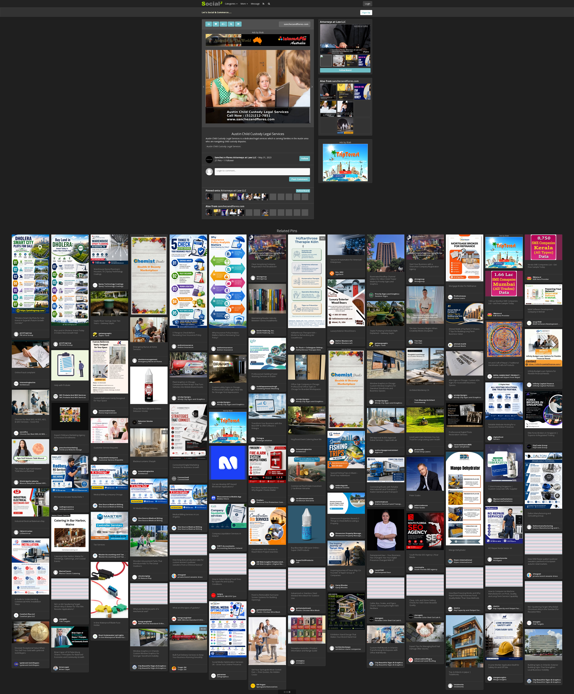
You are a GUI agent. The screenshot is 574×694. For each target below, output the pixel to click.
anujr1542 (537, 322)
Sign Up (366, 12)
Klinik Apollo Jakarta (29, 481)
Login (367, 3)
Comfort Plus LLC (27, 614)
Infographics (223, 676)
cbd (139, 423)
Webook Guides (342, 487)
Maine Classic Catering (69, 573)
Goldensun (25, 384)
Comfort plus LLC (27, 616)
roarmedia (419, 567)
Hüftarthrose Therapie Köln (308, 350)
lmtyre (220, 594)
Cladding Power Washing (268, 388)
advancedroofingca (423, 659)
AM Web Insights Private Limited (271, 562)
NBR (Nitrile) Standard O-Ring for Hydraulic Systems (201, 620)
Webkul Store (223, 499)
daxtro (496, 606)
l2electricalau (26, 531)
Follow (304, 158)
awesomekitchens (107, 411)
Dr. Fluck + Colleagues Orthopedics (311, 347)
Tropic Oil (182, 667)
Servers (496, 439)
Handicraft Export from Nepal (506, 377)
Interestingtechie (27, 382)
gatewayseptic (105, 333)
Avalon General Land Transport (389, 504)
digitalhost (498, 437)
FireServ (260, 500)
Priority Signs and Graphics (387, 294)
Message (255, 3)
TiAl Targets (64, 621)
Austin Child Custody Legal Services (224, 146)
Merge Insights (499, 679)
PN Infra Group (26, 335)
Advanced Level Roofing (425, 661)
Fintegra (260, 438)
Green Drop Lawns (422, 452)
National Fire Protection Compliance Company (278, 502)
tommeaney (419, 402)
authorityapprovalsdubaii (386, 450)
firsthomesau (460, 296)
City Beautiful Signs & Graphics (389, 662)
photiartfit (419, 449)
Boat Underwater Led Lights (111, 635)
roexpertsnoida (500, 558)
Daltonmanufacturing (543, 526)
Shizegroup (262, 279)
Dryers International (463, 560)
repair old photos (461, 447)
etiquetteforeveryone (108, 457)
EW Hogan (261, 684)
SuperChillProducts (304, 560)
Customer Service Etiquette (111, 460)
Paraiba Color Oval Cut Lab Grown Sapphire (433, 617)
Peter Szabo (419, 507)
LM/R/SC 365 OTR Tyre (226, 596)
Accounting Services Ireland (229, 548)
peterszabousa (421, 505)
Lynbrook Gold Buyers (29, 663)
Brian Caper (64, 669)
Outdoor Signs (381, 296)
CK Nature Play (144, 578)
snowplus (300, 661)
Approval (379, 452)
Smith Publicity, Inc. (265, 331)
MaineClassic (65, 571)
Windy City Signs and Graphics (388, 403)
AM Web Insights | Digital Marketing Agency (276, 564)
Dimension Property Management (350, 533)
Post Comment (299, 179)
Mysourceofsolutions (502, 499)
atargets (63, 619)
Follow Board (303, 191)
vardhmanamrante (304, 498)
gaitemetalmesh (303, 608)
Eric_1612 (339, 272)
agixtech (339, 274)
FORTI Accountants (225, 546)
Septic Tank (104, 335)
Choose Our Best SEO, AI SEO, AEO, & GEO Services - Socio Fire (46, 434)
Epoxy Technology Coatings (111, 284)
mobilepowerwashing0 (267, 386)
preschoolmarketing (68, 447)
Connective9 (183, 477)
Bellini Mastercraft (343, 341)
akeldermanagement (147, 359)
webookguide (341, 485)
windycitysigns (381, 400)
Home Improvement (108, 413)
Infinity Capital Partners (543, 386)
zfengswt (537, 574)
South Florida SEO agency (425, 569)
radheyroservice (66, 507)
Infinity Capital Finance (543, 383)
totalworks (459, 684)
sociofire (24, 432)
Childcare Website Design (70, 450)
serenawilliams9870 (462, 444)
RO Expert (497, 560)
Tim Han (418, 341)
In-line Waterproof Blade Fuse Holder (115, 637)
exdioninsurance (185, 345)
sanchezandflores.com (295, 24)
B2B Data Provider (541, 279)
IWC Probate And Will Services (72, 395)
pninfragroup (26, 333)
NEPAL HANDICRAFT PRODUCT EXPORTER (511, 375)
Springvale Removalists (267, 687)
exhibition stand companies (348, 649)
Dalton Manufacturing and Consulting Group (553, 528)
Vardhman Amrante (305, 500)
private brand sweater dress (545, 576)
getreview (221, 674)
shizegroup (262, 277)
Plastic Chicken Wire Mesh (308, 610)
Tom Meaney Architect (424, 400)
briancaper (64, 667)
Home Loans (459, 298)
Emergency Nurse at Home (150, 361)
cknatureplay (144, 576)
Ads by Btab (258, 32)
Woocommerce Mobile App (229, 497)
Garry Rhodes (341, 585)
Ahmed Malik (460, 346)
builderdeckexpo (343, 647)
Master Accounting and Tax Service (115, 554)
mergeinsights (499, 677)
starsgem (418, 615)
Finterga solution (264, 440)
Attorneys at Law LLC (233, 190)
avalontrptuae (381, 502)
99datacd (537, 277)
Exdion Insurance (185, 347)
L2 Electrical (25, 533)
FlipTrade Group (540, 445)
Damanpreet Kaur (383, 572)
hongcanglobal (184, 618)
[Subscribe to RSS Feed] (263, 3)
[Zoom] (231, 24)
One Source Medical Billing (111, 504)
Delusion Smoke (145, 421)
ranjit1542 (379, 570)
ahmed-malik (460, 344)
